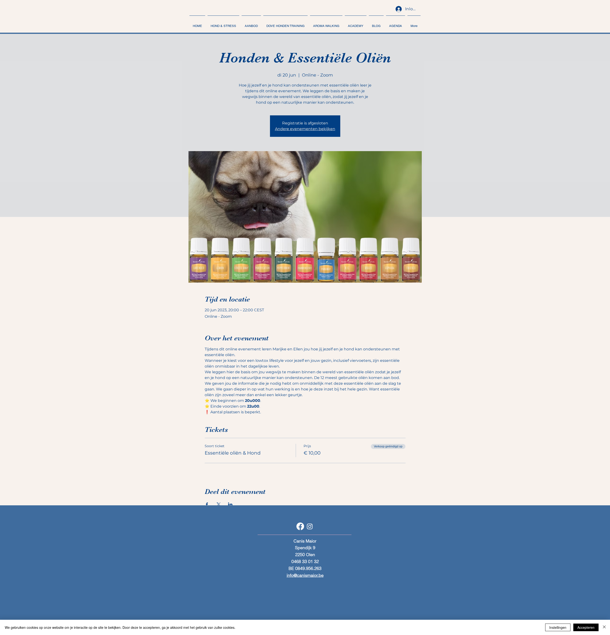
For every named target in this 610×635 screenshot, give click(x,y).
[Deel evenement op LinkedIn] (230, 504)
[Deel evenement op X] (218, 504)
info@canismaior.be (305, 575)
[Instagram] (310, 526)
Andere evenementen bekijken (305, 129)
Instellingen (557, 627)
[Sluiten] (604, 627)
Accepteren (586, 627)
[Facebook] (300, 526)
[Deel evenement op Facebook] (207, 504)
